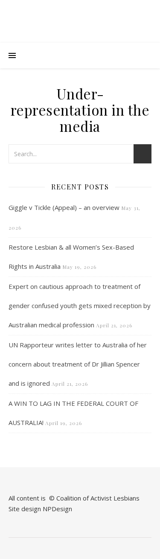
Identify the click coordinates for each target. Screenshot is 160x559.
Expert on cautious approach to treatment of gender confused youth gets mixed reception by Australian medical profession (80, 305)
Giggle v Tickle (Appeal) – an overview (64, 207)
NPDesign (57, 508)
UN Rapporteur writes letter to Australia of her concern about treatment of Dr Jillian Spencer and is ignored (78, 364)
